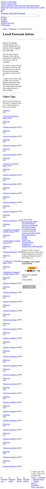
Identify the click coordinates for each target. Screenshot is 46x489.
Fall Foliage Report (28, 223)
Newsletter (34, 485)
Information (5, 7)
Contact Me (18, 5)
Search (36, 7)
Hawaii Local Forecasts (30, 225)
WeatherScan (26, 244)
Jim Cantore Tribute (28, 227)
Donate (33, 483)
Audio (3, 5)
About (33, 477)
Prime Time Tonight (28, 235)
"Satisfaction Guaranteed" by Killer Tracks (11, 231)
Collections (9, 5)
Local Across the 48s (29, 229)
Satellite (24, 237)
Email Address (27, 280)
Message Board (38, 479)
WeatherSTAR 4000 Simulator (32, 246)
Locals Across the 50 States (31, 233)
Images (37, 5)
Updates (42, 7)
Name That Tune (15, 7)
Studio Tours (26, 241)
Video (3, 9)
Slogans (24, 239)
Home (32, 5)
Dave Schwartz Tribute (29, 221)
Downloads (26, 5)
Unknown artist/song (10, 127)
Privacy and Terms (27, 7)
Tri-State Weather (28, 242)
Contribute (41, 477)
